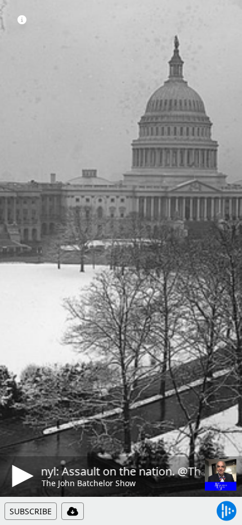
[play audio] (21, 476)
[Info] (22, 19)
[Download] (72, 511)
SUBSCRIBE (31, 511)
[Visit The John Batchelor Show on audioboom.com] (220, 475)
